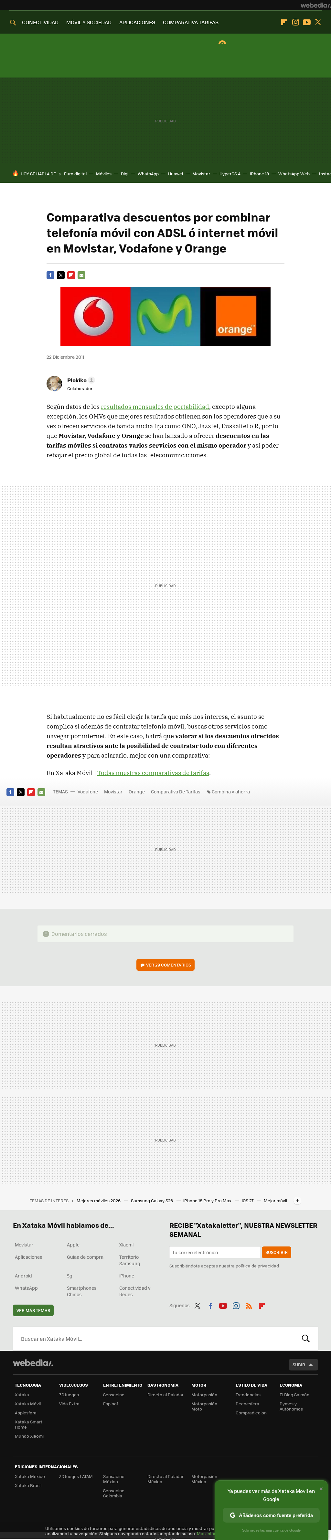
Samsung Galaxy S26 (152, 1200)
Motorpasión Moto (204, 1406)
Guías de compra (85, 1257)
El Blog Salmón (294, 1394)
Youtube (307, 22)
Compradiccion (251, 1413)
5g (69, 1275)
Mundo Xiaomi (29, 1436)
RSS (249, 1304)
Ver (168, 965)
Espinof (110, 1403)
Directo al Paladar (165, 1394)
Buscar (306, 1338)
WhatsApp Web (294, 174)
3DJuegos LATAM (76, 1476)
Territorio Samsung (129, 1260)
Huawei (175, 174)
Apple (73, 1244)
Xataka (22, 1394)
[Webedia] (316, 5)
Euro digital (75, 174)
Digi (124, 174)
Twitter (318, 22)
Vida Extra (69, 1403)
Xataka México (30, 1476)
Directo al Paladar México (165, 1478)
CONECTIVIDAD (40, 22)
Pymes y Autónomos (291, 1406)
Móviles (104, 174)
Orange (137, 791)
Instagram (295, 22)
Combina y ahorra (231, 791)
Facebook (50, 275)
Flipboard (284, 22)
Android (23, 1275)
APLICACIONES (137, 22)
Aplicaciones (28, 1257)
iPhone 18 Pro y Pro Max (207, 1200)
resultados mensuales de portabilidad (155, 406)
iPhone (126, 1275)
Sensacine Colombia (113, 1493)
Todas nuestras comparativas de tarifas (153, 773)
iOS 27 (248, 1200)
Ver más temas (33, 1310)
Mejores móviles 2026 (99, 1200)
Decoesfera (247, 1403)
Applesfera (26, 1413)
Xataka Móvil (28, 1403)
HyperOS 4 (229, 174)
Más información (214, 1533)
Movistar (201, 174)
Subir (299, 1364)
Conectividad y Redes (135, 1291)
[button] (80, 380)
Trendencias (248, 1394)
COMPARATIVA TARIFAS (191, 22)
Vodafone (88, 791)
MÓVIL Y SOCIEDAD (89, 22)
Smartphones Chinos (82, 1291)
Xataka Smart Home (28, 1424)
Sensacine (113, 1394)
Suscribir (276, 1252)
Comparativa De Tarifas (175, 791)
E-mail (81, 275)
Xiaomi (126, 1244)
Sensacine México (113, 1478)
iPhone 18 (259, 174)
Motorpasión (204, 1394)
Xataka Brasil (28, 1485)
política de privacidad (257, 1266)
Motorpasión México (204, 1478)
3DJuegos (69, 1394)
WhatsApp (148, 174)
